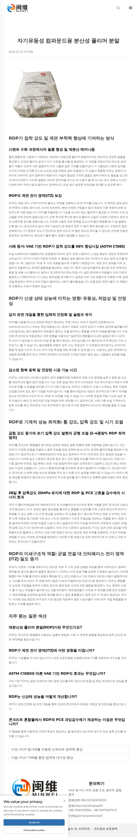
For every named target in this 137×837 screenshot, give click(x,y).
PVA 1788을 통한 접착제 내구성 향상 (46, 758)
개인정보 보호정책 (105, 828)
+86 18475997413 (105, 810)
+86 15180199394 (80, 810)
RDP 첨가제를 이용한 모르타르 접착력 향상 (51, 749)
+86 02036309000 (93, 800)
